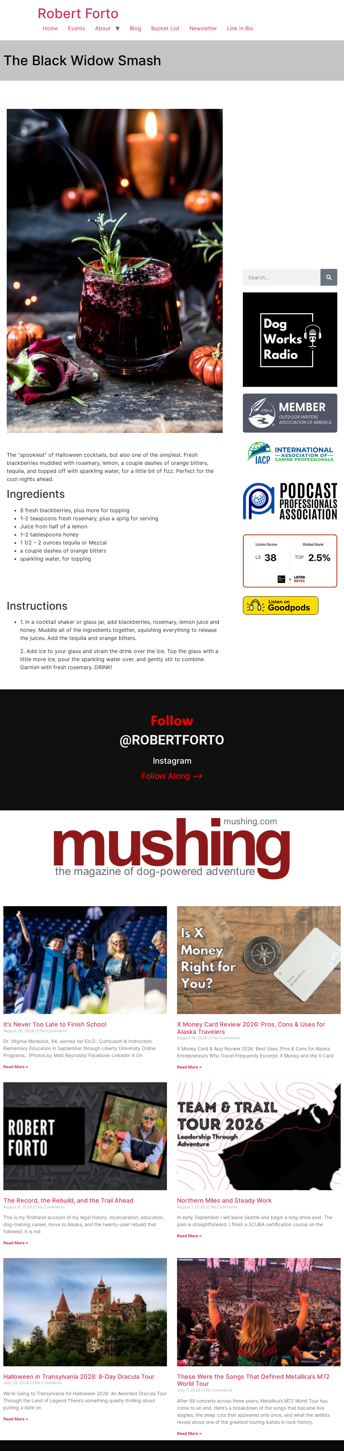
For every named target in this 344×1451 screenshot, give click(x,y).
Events (76, 28)
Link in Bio (240, 28)
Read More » (15, 1066)
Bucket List (165, 28)
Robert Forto (78, 13)
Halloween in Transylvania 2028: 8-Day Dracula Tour (79, 1376)
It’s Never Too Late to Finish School (54, 1024)
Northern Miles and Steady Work (224, 1200)
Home (50, 28)
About (103, 28)
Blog (135, 28)
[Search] (328, 277)
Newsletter (203, 28)
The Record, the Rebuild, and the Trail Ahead (68, 1200)
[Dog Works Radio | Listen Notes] (290, 585)
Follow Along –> (172, 776)
